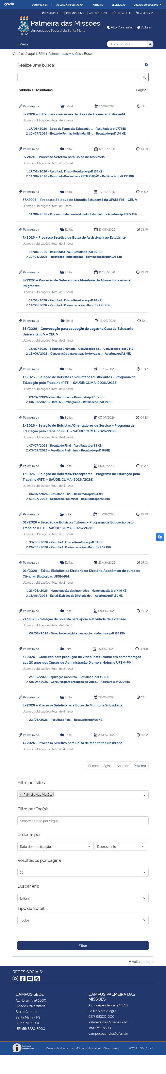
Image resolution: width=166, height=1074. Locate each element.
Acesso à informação (69, 4)
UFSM (140, 1048)
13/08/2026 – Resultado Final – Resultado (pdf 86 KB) (65, 252)
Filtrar (83, 945)
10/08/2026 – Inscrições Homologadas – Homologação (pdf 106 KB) (75, 256)
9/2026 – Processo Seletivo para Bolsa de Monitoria (64, 157)
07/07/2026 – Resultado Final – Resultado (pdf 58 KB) (65, 445)
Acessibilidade (98, 13)
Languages (52, 13)
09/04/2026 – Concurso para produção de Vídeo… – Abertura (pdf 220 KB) (79, 681)
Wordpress (111, 1048)
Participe (97, 4)
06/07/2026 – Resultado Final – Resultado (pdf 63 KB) (66, 494)
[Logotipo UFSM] (22, 24)
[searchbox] (56, 794)
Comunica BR (39, 4)
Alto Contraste (121, 27)
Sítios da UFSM (122, 13)
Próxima (140, 765)
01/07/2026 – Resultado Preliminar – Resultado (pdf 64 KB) (69, 498)
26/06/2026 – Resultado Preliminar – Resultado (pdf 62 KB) (70, 547)
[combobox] (83, 794)
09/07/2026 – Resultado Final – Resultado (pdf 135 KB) (66, 397)
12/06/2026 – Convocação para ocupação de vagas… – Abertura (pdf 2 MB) (80, 353)
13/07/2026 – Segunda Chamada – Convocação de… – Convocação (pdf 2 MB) (81, 348)
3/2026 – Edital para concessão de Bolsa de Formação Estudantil (74, 114)
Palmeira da (31, 106)
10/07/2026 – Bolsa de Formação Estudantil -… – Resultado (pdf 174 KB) (77, 133)
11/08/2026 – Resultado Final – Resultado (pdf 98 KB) (65, 300)
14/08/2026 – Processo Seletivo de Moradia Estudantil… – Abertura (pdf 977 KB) (83, 214)
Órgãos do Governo (146, 4)
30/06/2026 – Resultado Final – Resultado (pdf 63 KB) (66, 542)
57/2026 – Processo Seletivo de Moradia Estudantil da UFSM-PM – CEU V (80, 199)
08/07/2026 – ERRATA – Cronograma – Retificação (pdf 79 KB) (71, 402)
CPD (150, 1048)
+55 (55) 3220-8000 (30, 1028)
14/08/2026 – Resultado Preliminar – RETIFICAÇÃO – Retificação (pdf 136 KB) (81, 176)
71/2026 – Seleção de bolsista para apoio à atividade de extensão (74, 619)
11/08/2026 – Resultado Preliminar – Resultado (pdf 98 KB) (69, 305)
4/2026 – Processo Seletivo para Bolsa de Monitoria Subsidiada (72, 743)
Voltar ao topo (142, 961)
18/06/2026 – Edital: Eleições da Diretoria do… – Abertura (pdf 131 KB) (76, 595)
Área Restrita (144, 13)
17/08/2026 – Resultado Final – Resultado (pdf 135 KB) (66, 171)
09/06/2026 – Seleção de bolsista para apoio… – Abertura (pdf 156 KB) (77, 633)
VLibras (146, 27)
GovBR (9, 4)
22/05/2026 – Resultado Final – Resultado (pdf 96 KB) (66, 719)
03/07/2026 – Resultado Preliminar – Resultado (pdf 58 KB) (69, 450)
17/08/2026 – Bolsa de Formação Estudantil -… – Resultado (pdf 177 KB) (77, 128)
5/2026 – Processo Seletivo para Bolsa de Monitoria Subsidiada (72, 705)
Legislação (119, 4)
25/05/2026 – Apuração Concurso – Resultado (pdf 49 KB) (69, 677)
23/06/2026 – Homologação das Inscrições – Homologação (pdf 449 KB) (78, 590)
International (75, 13)
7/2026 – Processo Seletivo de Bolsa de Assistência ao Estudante (74, 237)
